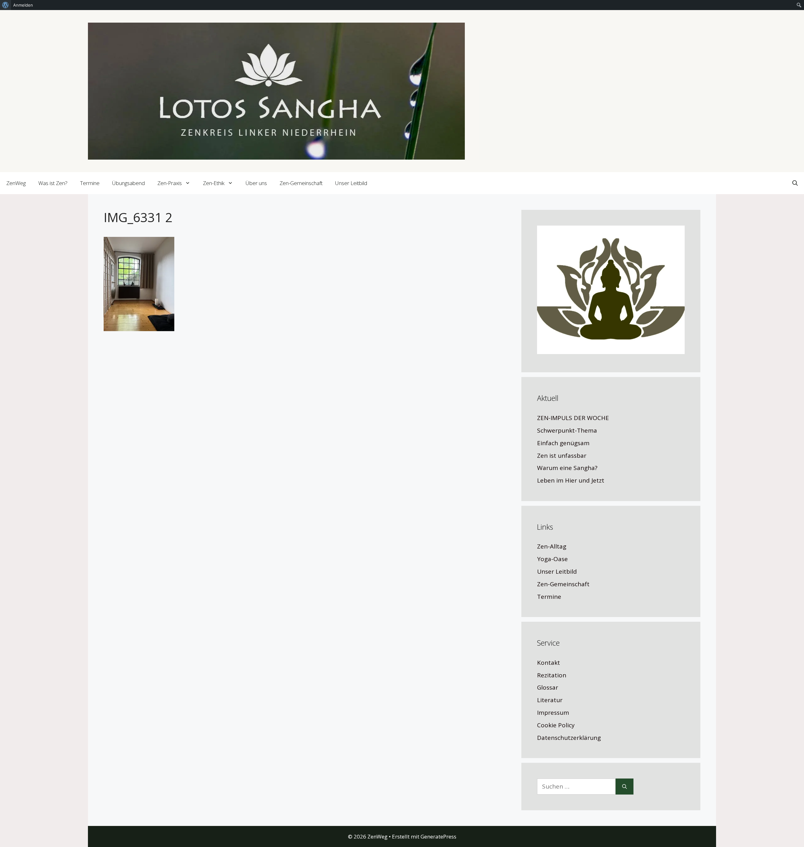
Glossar (547, 687)
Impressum (553, 712)
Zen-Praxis (169, 183)
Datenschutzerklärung (569, 738)
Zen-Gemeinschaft (301, 183)
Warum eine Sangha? (567, 468)
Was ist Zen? (53, 183)
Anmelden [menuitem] (23, 5)
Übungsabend (128, 183)
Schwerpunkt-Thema (567, 430)
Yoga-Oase (552, 559)
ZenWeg (16, 183)
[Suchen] (624, 787)
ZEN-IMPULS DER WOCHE (573, 418)
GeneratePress (438, 836)
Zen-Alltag (551, 546)
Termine (90, 183)
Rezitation (551, 675)
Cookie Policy (556, 725)
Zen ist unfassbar (561, 455)
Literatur (549, 700)
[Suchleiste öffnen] (795, 183)
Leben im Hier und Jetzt (570, 480)
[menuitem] (5, 5)
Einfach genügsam (563, 443)
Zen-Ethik (214, 183)
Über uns (256, 183)
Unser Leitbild (351, 183)
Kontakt (548, 662)
